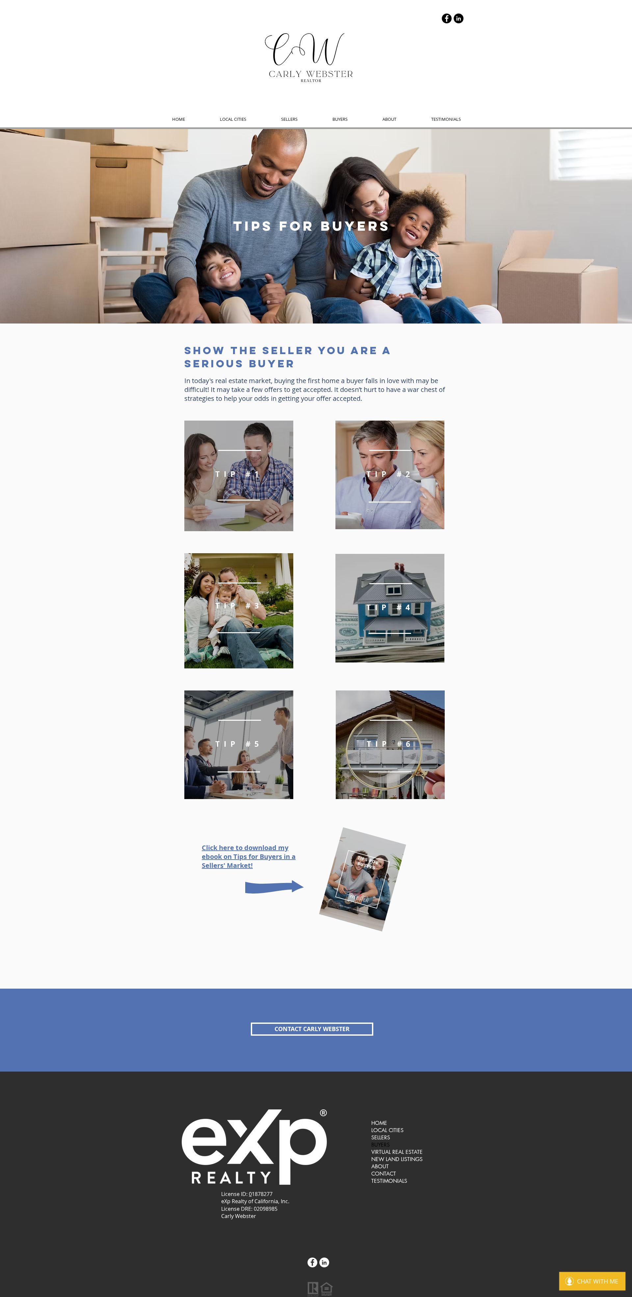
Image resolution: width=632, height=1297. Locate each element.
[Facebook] (447, 18)
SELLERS (380, 1137)
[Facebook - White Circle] (312, 1262)
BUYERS (380, 1144)
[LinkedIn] (458, 18)
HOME (379, 1123)
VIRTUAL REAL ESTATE (397, 1152)
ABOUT (380, 1166)
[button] (233, 119)
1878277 (262, 1194)
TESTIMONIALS (389, 1181)
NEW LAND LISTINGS (397, 1159)
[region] (238, 476)
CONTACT (383, 1173)
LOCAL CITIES (387, 1130)
